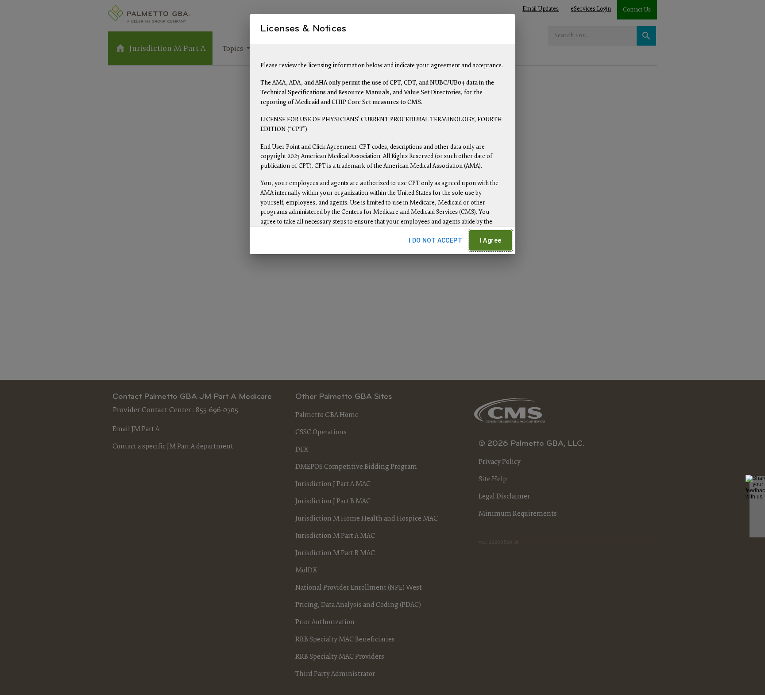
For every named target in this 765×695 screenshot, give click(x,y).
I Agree (491, 240)
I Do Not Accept (435, 240)
